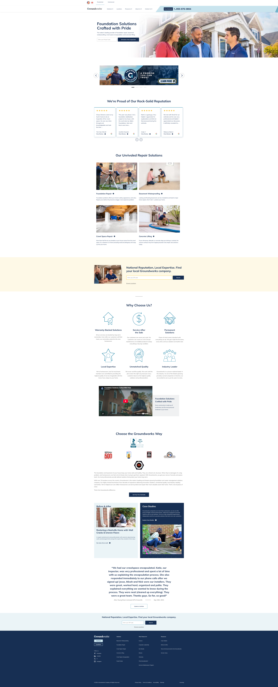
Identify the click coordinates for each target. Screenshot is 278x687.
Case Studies (164, 640)
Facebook (99, 653)
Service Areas (164, 653)
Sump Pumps (120, 661)
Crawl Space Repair (121, 649)
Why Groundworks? (143, 661)
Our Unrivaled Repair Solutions (139, 155)
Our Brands (141, 649)
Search (178, 277)
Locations (119, 9)
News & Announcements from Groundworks (171, 649)
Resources (128, 9)
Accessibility (156, 682)
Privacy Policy (138, 682)
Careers (140, 640)
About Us (137, 9)
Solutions (109, 9)
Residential (100, 2)
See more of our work (102, 543)
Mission (140, 653)
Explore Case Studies (148, 520)
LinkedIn (99, 656)
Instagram (99, 661)
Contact (98, 640)
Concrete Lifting (120, 653)
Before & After (164, 644)
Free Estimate (168, 9)
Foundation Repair (121, 644)
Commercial (111, 2)
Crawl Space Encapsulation (123, 657)
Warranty (141, 657)
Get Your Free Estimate (139, 494)
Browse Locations (131, 283)
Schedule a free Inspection (128, 39)
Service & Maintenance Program (146, 665)
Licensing (182, 682)
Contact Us (148, 9)
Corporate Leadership (144, 644)
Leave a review (139, 606)
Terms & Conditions (147, 682)
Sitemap (162, 682)
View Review (101, 134)
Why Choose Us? (143, 636)
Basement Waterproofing (122, 640)
